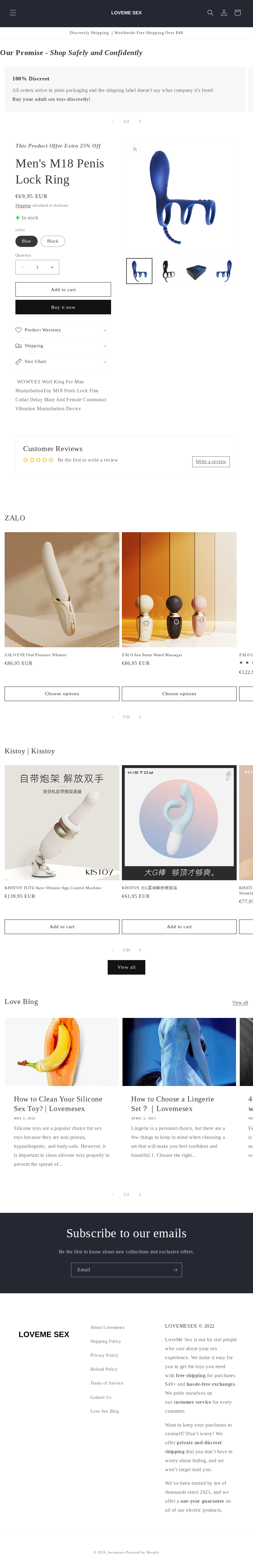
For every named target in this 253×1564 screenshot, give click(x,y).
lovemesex (116, 1552)
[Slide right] (140, 121)
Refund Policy (104, 1369)
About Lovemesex (107, 1327)
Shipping (23, 205)
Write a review (211, 461)
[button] (13, 12)
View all (127, 967)
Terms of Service (106, 1383)
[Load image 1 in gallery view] (139, 271)
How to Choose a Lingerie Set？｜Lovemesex (172, 1104)
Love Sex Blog (104, 1411)
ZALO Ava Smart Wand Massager (152, 655)
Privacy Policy (104, 1355)
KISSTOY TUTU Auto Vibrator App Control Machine (53, 887)
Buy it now (63, 307)
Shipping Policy (105, 1341)
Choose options (62, 693)
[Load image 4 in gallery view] (225, 271)
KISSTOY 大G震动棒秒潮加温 (149, 887)
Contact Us (100, 1397)
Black (53, 241)
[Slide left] (113, 121)
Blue (26, 241)
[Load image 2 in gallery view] (168, 271)
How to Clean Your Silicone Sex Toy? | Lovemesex (58, 1104)
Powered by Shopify (143, 1552)
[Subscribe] (175, 1270)
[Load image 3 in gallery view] (196, 271)
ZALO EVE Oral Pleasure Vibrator (36, 655)
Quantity (23, 255)
